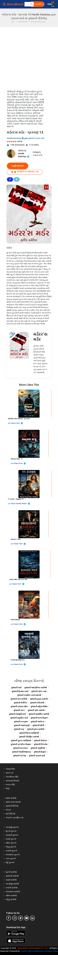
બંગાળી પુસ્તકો (11, 851)
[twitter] (20, 918)
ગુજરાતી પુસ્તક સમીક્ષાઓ (21, 740)
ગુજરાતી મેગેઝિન (20, 703)
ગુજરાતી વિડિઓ (12, 806)
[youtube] (26, 918)
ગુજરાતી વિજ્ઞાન (40, 752)
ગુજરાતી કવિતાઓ (37, 703)
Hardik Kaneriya (14, 138)
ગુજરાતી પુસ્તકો (12, 835)
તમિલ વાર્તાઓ (11, 895)
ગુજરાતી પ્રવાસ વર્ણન (19, 706)
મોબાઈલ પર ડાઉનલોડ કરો (27, 171)
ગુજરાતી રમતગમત (20, 748)
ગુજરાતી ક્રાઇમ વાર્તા (36, 138)
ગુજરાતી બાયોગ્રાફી (22, 725)
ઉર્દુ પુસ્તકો (10, 862)
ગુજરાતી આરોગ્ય (37, 721)
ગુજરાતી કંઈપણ (19, 755)
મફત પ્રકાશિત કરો (37, 4)
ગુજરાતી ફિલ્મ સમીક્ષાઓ (29, 733)
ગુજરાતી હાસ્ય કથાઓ (39, 699)
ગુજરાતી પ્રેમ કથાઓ (36, 710)
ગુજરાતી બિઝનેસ (40, 744)
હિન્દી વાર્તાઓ (11, 872)
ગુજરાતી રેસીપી (38, 725)
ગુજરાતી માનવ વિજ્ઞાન (39, 718)
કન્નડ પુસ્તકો (11, 858)
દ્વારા (9, 423)
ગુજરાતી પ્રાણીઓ (38, 748)
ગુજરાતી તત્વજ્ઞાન (21, 721)
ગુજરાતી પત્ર (19, 729)
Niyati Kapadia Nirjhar (19, 503)
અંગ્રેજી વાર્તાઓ (12, 884)
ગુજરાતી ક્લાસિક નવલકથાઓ (29, 695)
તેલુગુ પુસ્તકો (11, 847)
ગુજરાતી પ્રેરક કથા (38, 691)
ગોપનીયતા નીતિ (12, 777)
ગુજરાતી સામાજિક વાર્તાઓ (38, 714)
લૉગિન (50, 4)
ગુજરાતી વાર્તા (16, 687)
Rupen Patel (15, 423)
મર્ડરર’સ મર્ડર (40, 337)
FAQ (7, 788)
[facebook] (8, 918)
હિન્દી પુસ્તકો (11, 831)
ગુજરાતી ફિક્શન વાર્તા (20, 691)
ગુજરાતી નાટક (19, 710)
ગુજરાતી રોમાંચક (40, 740)
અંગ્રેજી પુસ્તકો (12, 827)
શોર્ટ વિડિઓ (10, 814)
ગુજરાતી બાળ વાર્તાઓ (18, 699)
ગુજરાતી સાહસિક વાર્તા (19, 718)
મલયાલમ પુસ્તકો (13, 854)
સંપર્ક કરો (9, 773)
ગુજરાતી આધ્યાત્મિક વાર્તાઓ (35, 687)
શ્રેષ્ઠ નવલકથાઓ (13, 802)
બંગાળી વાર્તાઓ (12, 888)
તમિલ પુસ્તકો (11, 843)
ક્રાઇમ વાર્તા (37, 155)
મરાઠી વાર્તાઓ (11, 880)
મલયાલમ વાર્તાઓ (13, 891)
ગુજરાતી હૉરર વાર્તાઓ (35, 729)
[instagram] (14, 918)
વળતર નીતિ (10, 784)
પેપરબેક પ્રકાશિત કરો (14, 817)
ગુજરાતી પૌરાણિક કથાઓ (29, 737)
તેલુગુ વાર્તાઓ (11, 899)
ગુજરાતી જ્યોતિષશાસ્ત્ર (21, 752)
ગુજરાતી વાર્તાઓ (12, 876)
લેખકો (8, 810)
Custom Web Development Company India (39, 951)
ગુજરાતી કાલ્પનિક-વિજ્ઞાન (21, 744)
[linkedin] (32, 918)
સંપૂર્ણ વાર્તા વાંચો (17, 166)
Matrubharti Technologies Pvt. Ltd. (33, 948)
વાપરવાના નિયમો (12, 781)
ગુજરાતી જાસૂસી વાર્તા (17, 714)
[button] (31, 4)
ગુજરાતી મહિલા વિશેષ (39, 706)
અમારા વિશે (10, 769)
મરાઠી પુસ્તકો (11, 839)
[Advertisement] (29, 57)
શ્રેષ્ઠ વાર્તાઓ (11, 798)
